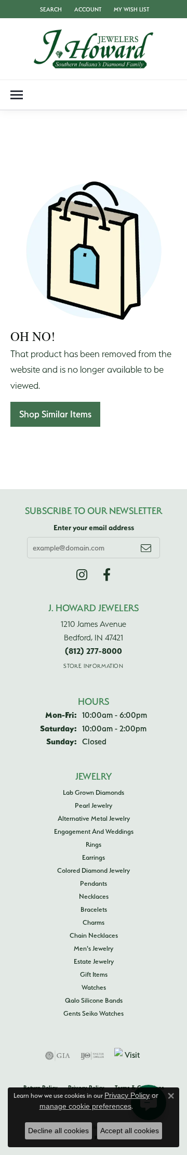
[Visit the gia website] (57, 1056)
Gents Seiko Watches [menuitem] (93, 1013)
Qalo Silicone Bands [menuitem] (94, 1000)
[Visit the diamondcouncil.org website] (128, 1056)
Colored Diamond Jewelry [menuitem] (93, 870)
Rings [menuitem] (93, 844)
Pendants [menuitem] (93, 883)
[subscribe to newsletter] (145, 547)
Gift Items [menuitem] (94, 974)
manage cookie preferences (85, 1106)
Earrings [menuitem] (93, 857)
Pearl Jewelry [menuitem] (93, 805)
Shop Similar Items (55, 414)
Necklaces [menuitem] (94, 896)
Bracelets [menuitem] (94, 909)
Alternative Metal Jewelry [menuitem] (94, 818)
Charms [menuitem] (93, 922)
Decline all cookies (58, 1130)
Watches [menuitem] (94, 987)
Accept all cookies (129, 1130)
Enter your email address (94, 527)
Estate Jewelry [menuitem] (94, 961)
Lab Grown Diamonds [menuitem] (93, 792)
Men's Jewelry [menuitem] (93, 948)
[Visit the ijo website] (92, 1056)
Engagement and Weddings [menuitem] (93, 831)
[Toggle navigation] (16, 95)
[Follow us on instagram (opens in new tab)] (81, 575)
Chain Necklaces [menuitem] (94, 935)
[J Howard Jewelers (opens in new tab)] (107, 575)
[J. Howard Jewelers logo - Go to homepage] (93, 48)
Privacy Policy (127, 1095)
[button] (50, 9)
